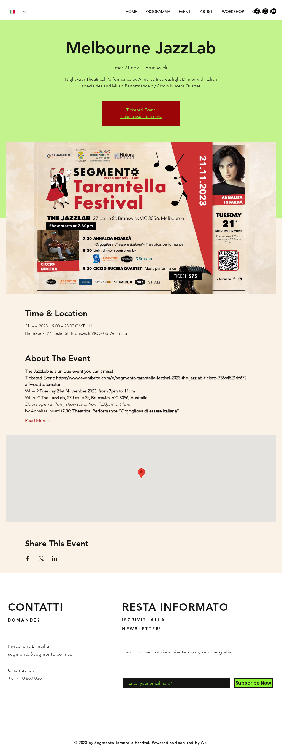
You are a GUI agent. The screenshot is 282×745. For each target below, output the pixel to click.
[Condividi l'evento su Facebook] (27, 558)
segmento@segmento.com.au (40, 654)
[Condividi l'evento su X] (41, 558)
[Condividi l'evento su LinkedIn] (54, 558)
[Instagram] (265, 11)
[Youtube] (273, 11)
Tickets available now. (141, 116)
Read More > (38, 420)
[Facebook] (257, 11)
